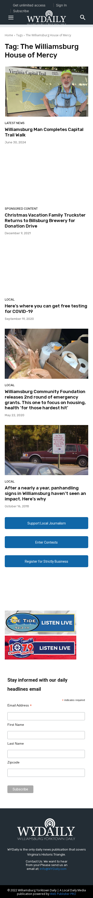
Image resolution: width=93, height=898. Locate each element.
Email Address (19, 705)
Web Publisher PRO (63, 894)
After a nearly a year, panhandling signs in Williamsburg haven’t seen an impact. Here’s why (45, 493)
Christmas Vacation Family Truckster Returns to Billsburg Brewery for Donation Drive (45, 220)
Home (9, 35)
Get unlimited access (29, 5)
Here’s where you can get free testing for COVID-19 (46, 308)
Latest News (15, 123)
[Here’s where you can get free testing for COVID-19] (46, 268)
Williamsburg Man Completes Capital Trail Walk (44, 132)
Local (10, 299)
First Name (15, 725)
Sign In (61, 5)
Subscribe (21, 11)
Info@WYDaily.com (53, 869)
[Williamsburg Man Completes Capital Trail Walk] (46, 92)
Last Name (15, 743)
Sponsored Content (21, 208)
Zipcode (13, 762)
